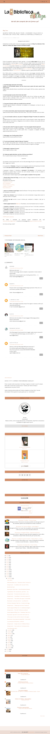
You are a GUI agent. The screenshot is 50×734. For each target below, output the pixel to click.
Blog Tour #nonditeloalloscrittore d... (29, 255)
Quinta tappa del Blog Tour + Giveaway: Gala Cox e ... (19, 612)
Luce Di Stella (14, 342)
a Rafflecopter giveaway (8, 216)
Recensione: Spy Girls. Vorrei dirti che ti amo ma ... (18, 614)
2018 (7, 569)
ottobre (9, 632)
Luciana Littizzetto (25, 462)
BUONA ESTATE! (25, 700)
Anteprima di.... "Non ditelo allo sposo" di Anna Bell (18, 598)
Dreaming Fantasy (15, 328)
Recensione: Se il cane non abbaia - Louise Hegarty (27, 526)
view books (30, 512)
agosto (8, 635)
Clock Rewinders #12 (12, 628)
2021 (7, 564)
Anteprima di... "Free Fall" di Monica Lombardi (17, 610)
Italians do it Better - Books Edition (23, 699)
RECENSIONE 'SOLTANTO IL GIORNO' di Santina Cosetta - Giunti (25, 691)
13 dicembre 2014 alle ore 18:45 (16, 315)
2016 (7, 573)
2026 (7, 555)
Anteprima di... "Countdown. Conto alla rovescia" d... (19, 596)
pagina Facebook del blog (35, 221)
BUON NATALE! (11, 587)
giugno (8, 639)
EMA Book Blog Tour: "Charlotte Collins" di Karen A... (19, 582)
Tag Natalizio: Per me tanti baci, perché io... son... (18, 591)
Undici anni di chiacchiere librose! (25, 708)
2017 (7, 571)
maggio (9, 640)
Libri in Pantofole (28, 68)
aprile (8, 642)
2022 (7, 562)
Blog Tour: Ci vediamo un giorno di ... (19, 254)
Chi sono (25, 426)
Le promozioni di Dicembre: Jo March (15, 621)
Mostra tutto (42, 715)
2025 (7, 557)
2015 (7, 575)
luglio (8, 637)
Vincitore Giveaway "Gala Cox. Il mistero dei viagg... (18, 603)
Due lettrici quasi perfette (23, 707)
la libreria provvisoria (23, 682)
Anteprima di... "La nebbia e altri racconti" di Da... (18, 584)
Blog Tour (5, 30)
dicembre (9, 578)
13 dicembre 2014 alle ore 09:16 (16, 268)
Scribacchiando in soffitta (16, 64)
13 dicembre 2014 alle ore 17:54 (16, 301)
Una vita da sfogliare (23, 690)
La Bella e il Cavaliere (7, 186)
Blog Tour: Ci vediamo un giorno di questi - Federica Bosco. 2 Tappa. (27, 538)
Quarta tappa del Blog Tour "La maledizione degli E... (19, 607)
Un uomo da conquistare (24, 447)
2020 (7, 566)
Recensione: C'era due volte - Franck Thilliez (27, 545)
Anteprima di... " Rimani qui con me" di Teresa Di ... (18, 605)
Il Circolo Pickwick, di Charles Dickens (25, 683)
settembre (9, 633)
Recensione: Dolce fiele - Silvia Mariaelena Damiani (18, 589)
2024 (7, 559)
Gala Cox (18, 203)
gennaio (9, 647)
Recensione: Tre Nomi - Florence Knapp (27, 520)
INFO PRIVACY (8, 377)
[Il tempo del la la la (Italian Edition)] (25, 458)
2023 (7, 561)
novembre (9, 630)
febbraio (9, 646)
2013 (7, 649)
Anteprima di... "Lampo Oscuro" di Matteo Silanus (18, 623)
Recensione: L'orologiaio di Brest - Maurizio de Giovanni (27, 532)
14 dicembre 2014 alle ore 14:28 (16, 344)
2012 (7, 651)
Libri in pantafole (6, 183)
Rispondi (41, 278)
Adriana (12, 266)
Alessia (12, 314)
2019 (7, 568)
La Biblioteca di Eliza (8, 37)
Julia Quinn (25, 448)
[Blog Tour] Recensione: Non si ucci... (8, 255)
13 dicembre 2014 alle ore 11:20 (16, 285)
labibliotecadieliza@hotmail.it (9, 221)
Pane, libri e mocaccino (23, 673)
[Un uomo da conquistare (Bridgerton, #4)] (25, 445)
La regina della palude (25, 674)
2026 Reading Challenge (25, 505)
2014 (7, 576)
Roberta (12, 283)
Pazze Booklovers (17, 70)
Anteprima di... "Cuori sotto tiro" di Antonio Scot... (18, 626)
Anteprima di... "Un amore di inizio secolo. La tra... (18, 594)
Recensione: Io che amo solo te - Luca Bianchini (17, 601)
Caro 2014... (10, 580)
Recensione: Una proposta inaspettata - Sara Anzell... (19, 619)
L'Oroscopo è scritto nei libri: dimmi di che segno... (18, 617)
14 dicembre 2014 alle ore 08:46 (16, 330)
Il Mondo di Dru (14, 299)
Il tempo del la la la (24, 460)
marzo (8, 644)
